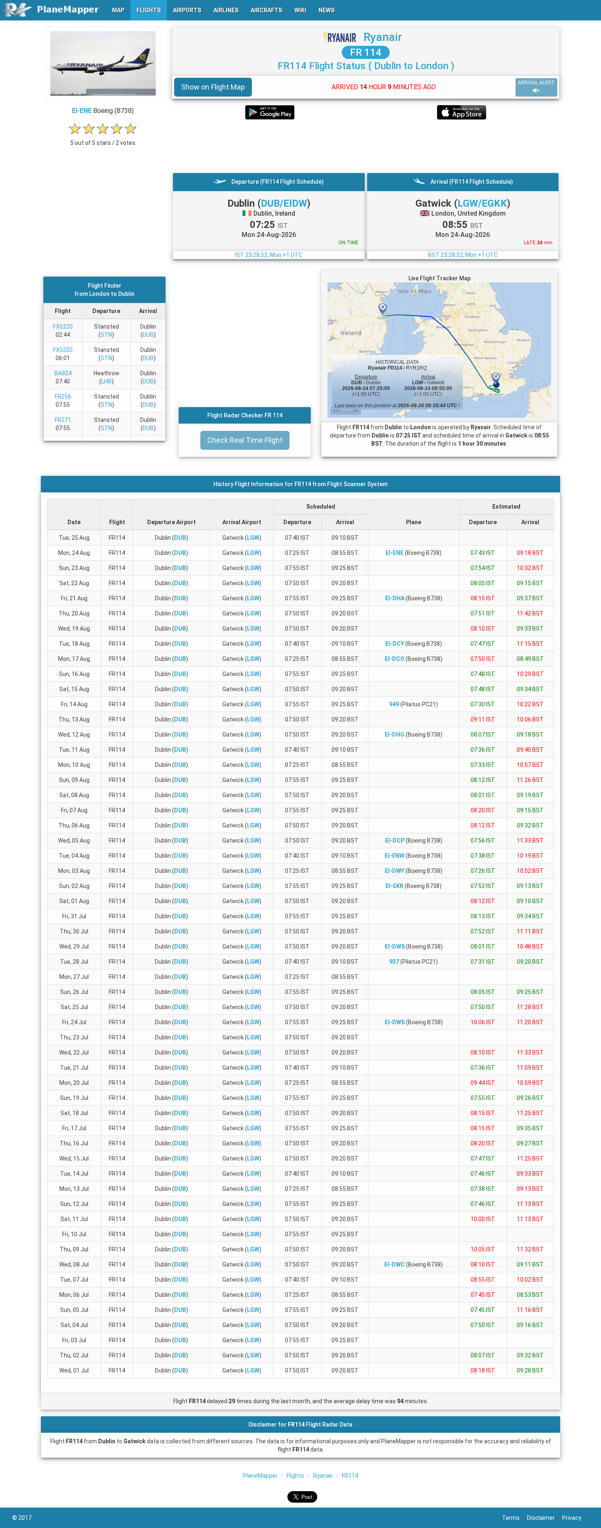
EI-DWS (395, 946)
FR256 (63, 396)
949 (394, 704)
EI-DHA (394, 598)
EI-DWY (394, 871)
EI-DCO (394, 659)
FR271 (63, 420)
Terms (514, 1517)
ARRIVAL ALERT (536, 83)
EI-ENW (394, 855)
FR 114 (365, 52)
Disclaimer (544, 1517)
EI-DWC (394, 1264)
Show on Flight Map (213, 87)
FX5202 (63, 350)
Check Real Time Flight (245, 440)
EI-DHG (394, 734)
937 (394, 961)
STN (106, 334)
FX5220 (63, 326)
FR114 (350, 1475)
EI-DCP (394, 840)
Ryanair (382, 37)
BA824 (63, 373)
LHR (106, 381)
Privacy (575, 1517)
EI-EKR (395, 886)
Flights (295, 1475)
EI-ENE (82, 111)
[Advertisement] (366, 146)
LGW (253, 537)
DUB (148, 334)
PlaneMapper (260, 1475)
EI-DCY (394, 643)
